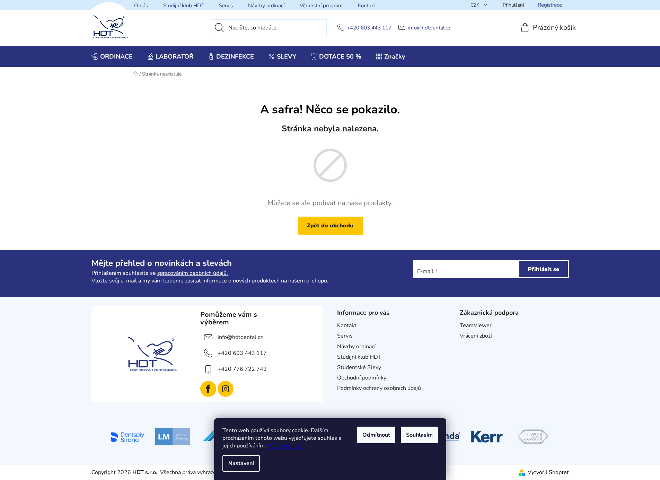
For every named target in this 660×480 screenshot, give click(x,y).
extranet (470, 346)
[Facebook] (208, 389)
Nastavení (241, 463)
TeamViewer (476, 325)
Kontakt (367, 5)
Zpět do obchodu (330, 225)
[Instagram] (226, 389)
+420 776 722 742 (242, 369)
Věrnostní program (321, 5)
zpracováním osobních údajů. (192, 273)
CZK (475, 5)
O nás (141, 5)
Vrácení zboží (476, 336)
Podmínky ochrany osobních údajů (379, 388)
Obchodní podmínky (361, 378)
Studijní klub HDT (183, 5)
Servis (226, 5)
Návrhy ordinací (266, 5)
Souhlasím (419, 435)
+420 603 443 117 (369, 27)
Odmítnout (376, 435)
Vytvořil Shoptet (548, 472)
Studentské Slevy (359, 367)
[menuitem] (112, 56)
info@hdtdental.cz (429, 27)
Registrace (550, 4)
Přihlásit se (543, 269)
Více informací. (285, 446)
